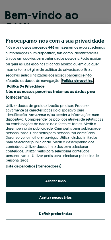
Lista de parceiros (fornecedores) (33, 166)
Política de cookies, (77, 80)
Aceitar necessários (55, 197)
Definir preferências (55, 213)
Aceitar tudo (55, 181)
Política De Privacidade (25, 86)
